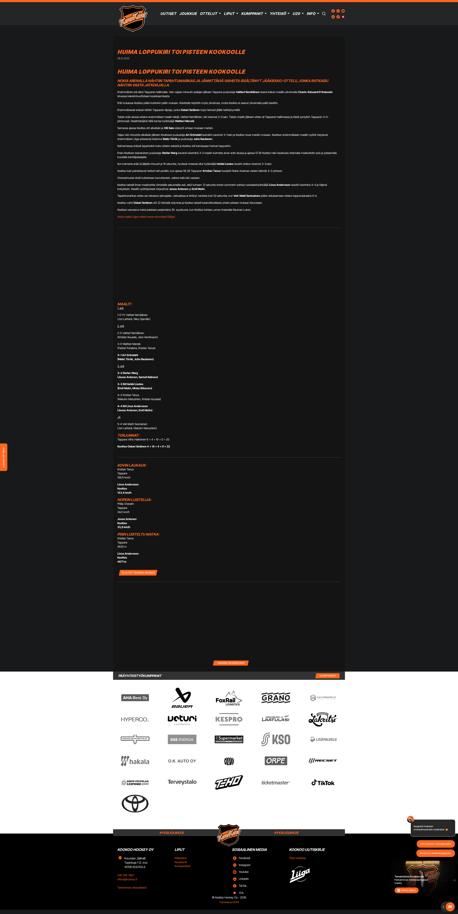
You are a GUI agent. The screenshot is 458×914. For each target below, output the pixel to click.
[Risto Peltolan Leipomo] (135, 782)
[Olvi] (229, 761)
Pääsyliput (181, 858)
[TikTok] (323, 782)
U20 (296, 13)
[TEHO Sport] (229, 782)
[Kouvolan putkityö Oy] (135, 739)
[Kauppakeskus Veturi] (182, 719)
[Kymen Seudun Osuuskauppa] (276, 739)
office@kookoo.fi (127, 879)
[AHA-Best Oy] (135, 698)
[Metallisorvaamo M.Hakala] (135, 761)
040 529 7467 (125, 875)
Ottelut (208, 13)
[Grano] (276, 698)
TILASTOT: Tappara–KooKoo (138, 572)
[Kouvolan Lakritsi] (323, 719)
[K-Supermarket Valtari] (229, 739)
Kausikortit (181, 862)
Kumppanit (252, 13)
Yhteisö (278, 13)
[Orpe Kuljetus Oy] (276, 761)
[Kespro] (229, 719)
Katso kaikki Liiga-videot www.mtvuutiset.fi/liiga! (146, 216)
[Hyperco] (135, 719)
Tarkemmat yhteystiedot (131, 887)
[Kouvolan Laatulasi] (276, 719)
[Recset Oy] (323, 760)
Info (311, 13)
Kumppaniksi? (183, 866)
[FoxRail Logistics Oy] (229, 698)
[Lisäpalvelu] (323, 739)
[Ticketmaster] (276, 782)
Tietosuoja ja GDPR (229, 902)
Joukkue (188, 13)
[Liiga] (315, 873)
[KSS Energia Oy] (182, 739)
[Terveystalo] (182, 782)
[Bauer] (182, 698)
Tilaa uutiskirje (297, 858)
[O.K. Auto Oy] (182, 761)
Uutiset (168, 13)
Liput (229, 13)
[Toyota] (135, 803)
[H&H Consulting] (323, 697)
